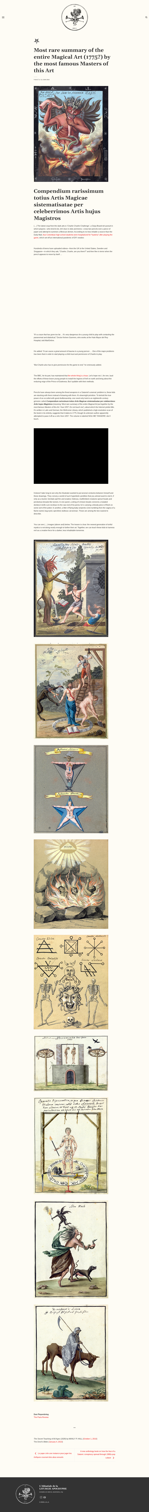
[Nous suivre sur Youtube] (44, 1497)
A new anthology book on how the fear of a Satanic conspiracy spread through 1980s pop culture (96, 1454)
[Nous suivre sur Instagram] (41, 1497)
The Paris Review (41, 1417)
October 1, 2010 (90, 1439)
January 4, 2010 (55, 1442)
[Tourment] (37, 42)
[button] (3, 17)
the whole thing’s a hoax (78, 376)
